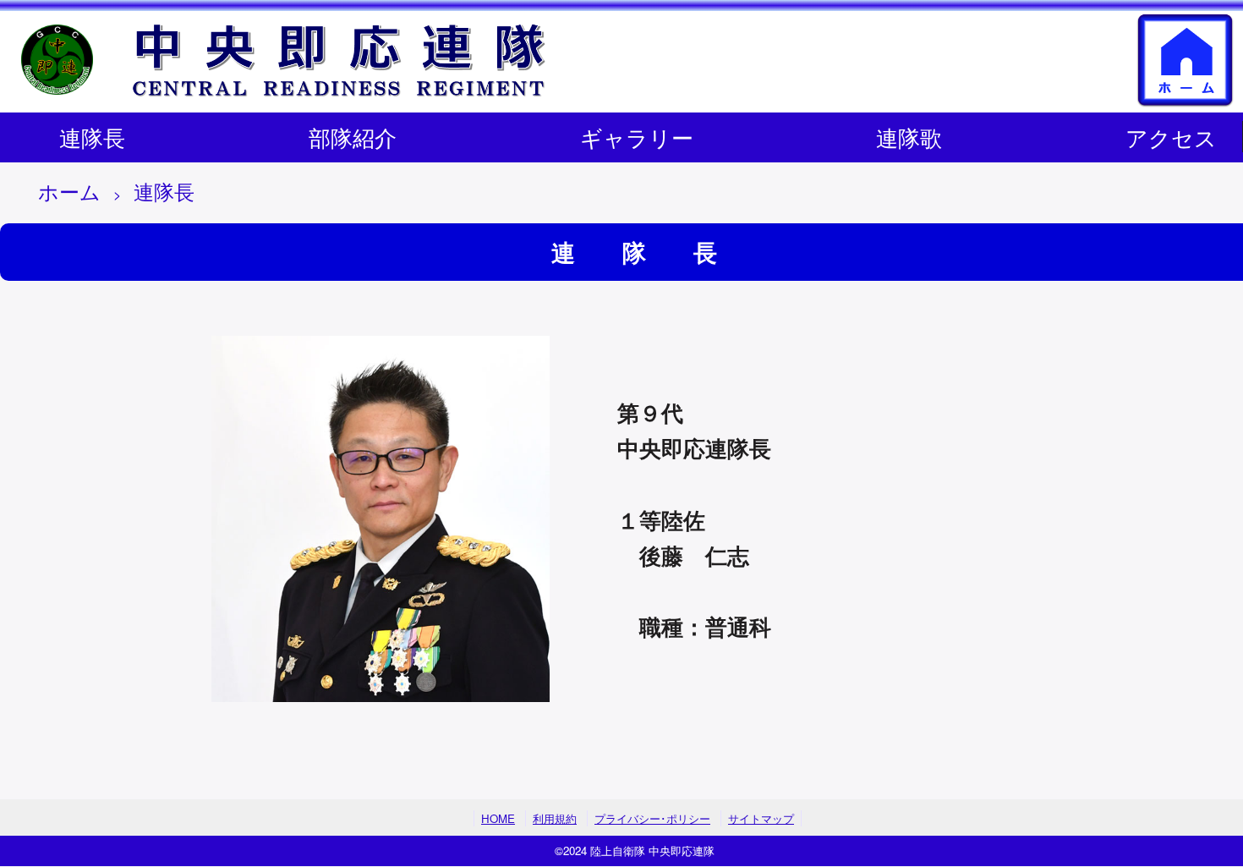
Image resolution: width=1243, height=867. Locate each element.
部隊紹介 (353, 136)
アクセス (1171, 136)
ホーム (69, 191)
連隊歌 (909, 136)
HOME (498, 818)
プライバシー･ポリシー (652, 818)
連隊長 (92, 136)
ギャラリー (636, 136)
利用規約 (555, 818)
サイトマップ (761, 818)
